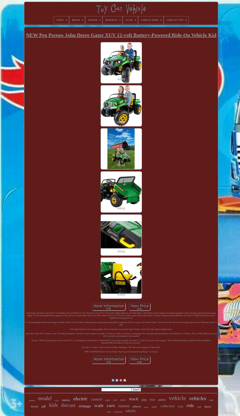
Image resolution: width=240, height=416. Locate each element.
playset (137, 406)
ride (190, 405)
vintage (85, 406)
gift (43, 406)
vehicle (177, 398)
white (57, 400)
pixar (146, 407)
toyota (34, 406)
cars (111, 405)
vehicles (197, 398)
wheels (130, 411)
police (162, 399)
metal (123, 400)
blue (152, 399)
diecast (68, 405)
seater (154, 407)
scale (99, 405)
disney (207, 406)
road (199, 407)
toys (180, 406)
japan (109, 412)
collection (167, 406)
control (96, 399)
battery (66, 400)
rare (211, 400)
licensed (118, 412)
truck (133, 399)
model (45, 398)
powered (32, 400)
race (107, 400)
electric (80, 398)
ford (115, 400)
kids (53, 405)
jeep (144, 399)
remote (123, 406)
